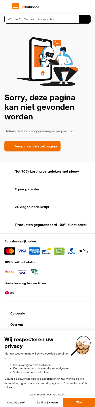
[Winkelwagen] (88, 6)
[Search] (85, 19)
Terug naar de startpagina (35, 146)
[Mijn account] (81, 6)
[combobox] (41, 19)
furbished (30, 7)
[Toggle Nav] (6, 6)
